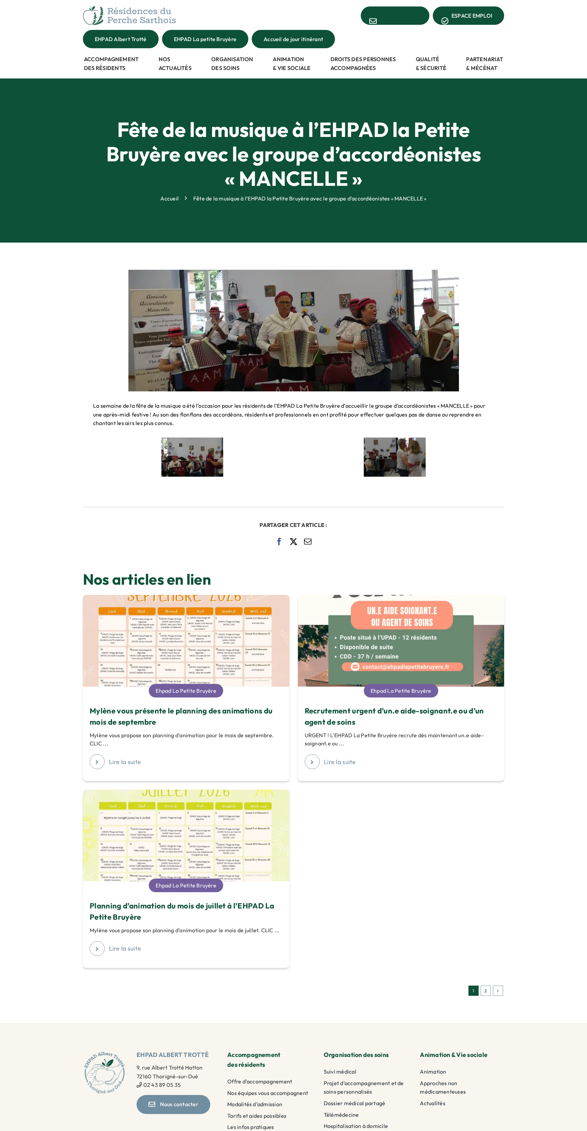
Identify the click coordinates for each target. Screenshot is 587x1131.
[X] (293, 541)
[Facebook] (279, 541)
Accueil (169, 198)
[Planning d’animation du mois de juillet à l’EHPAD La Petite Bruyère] (186, 793)
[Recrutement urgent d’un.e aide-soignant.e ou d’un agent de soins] (401, 599)
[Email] (308, 541)
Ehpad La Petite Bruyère (186, 690)
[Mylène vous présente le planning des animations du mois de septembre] (186, 599)
